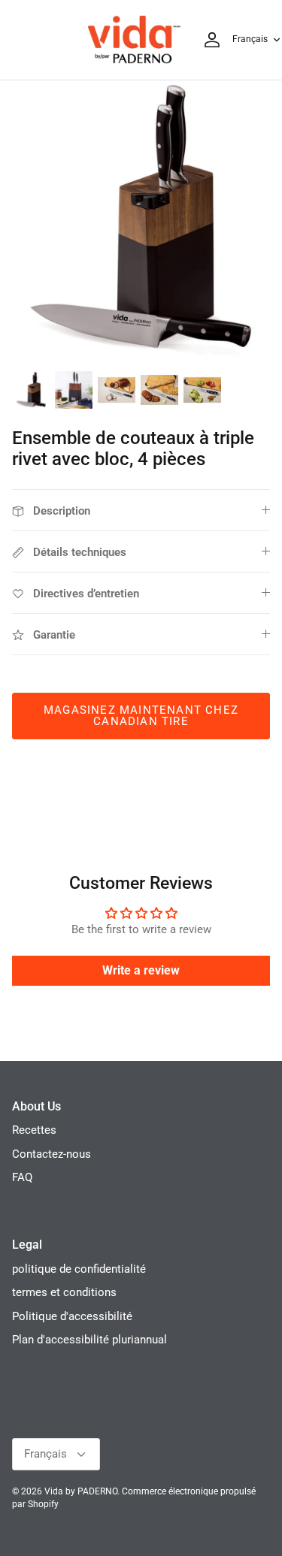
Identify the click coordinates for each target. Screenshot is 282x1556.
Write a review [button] (141, 970)
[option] (141, 221)
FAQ (22, 1177)
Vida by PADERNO (80, 1491)
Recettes (34, 1130)
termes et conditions (64, 1292)
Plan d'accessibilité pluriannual (89, 1339)
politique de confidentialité (79, 1269)
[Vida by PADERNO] (134, 40)
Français (250, 39)
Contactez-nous (51, 1154)
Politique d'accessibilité (72, 1316)
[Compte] (208, 39)
